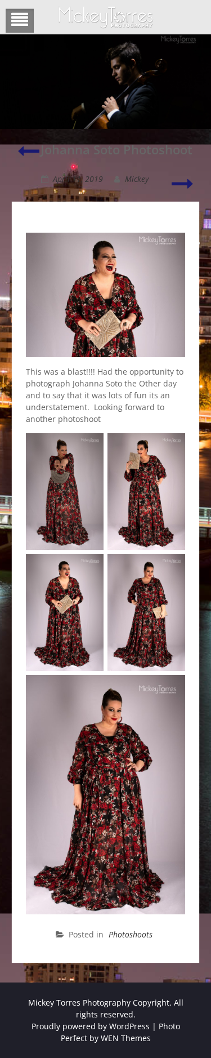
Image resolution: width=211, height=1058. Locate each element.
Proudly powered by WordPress (91, 1026)
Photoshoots (130, 934)
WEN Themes (126, 1038)
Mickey (137, 179)
